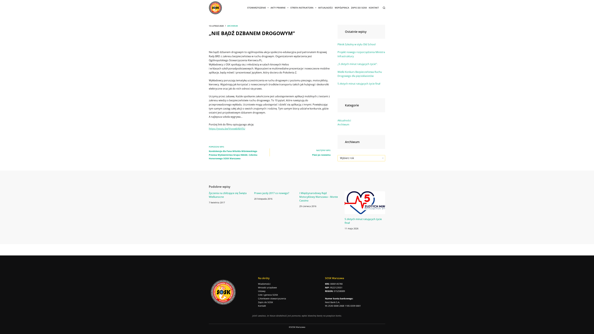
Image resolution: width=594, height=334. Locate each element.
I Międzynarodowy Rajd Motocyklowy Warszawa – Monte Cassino (318, 196)
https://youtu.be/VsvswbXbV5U (227, 128)
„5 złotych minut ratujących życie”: (357, 64)
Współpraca (342, 7)
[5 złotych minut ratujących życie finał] (365, 202)
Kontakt (374, 7)
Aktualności (325, 7)
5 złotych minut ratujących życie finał (359, 83)
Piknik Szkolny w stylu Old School (357, 44)
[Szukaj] (384, 8)
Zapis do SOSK (359, 7)
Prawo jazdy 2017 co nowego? (271, 193)
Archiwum (232, 26)
